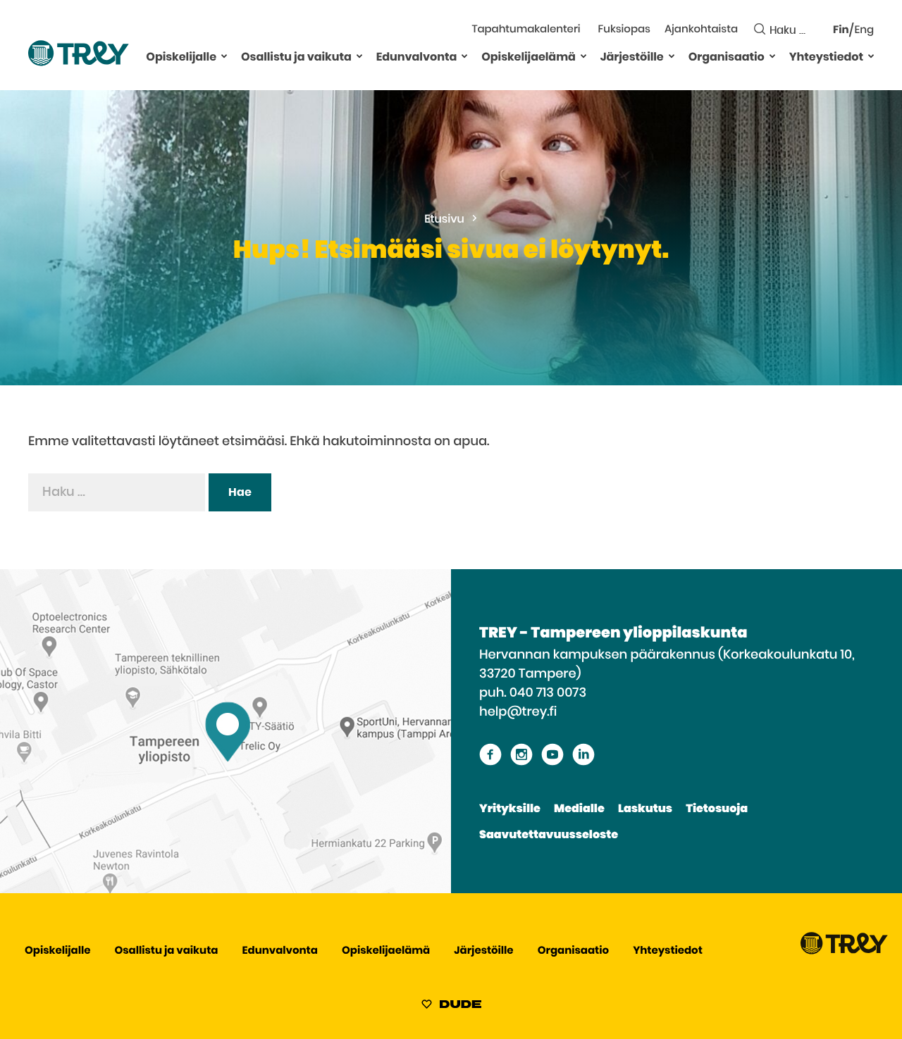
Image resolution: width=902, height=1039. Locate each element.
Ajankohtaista (701, 30)
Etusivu (444, 219)
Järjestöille (632, 57)
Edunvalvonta (416, 57)
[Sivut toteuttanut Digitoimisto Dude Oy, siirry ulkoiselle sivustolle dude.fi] (451, 1006)
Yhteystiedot (826, 57)
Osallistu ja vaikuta (296, 57)
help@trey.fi (518, 712)
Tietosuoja (717, 809)
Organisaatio (726, 57)
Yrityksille (509, 809)
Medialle (579, 809)
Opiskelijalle (181, 57)
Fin (841, 30)
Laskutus (645, 809)
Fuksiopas (624, 30)
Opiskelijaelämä (528, 57)
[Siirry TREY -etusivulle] (844, 951)
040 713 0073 (547, 693)
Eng (864, 30)
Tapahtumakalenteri (525, 30)
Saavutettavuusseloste (548, 835)
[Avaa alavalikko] (224, 55)
